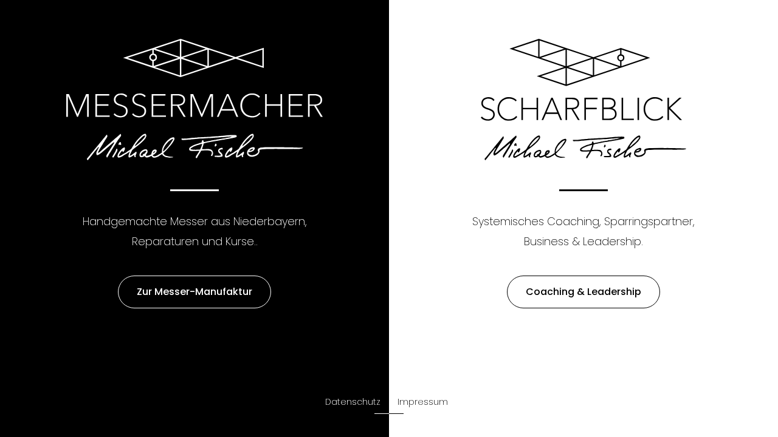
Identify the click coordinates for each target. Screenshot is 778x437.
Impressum (423, 402)
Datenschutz (352, 402)
